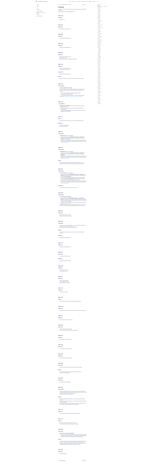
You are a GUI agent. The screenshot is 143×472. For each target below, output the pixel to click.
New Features (99, 56)
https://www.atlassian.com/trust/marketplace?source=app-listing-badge (72, 96)
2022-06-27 (99, 87)
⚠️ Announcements (100, 27)
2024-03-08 (99, 58)
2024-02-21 (99, 61)
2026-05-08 (99, 11)
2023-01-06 (99, 78)
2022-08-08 (99, 83)
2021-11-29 (99, 93)
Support (79, 1)
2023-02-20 (99, 73)
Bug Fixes (99, 22)
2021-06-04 (99, 98)
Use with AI (84, 4)
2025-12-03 (99, 26)
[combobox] (102, 1)
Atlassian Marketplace (83, 1)
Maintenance (99, 7)
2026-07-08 (99, 6)
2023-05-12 (99, 71)
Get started (38, 6)
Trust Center (76, 1)
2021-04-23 (99, 102)
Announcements (100, 36)
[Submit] (97, 1)
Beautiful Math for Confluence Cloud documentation (65, 4)
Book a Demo (93, 1)
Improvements (99, 21)
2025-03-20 (99, 47)
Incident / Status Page (89, 1)
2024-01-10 (99, 63)
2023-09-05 (99, 68)
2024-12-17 (99, 52)
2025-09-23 (99, 32)
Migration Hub (72, 1)
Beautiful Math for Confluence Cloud (43, 1)
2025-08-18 (99, 42)
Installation (38, 4)
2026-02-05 (99, 16)
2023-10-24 (99, 66)
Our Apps (70, 1)
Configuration (38, 9)
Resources (38, 14)
